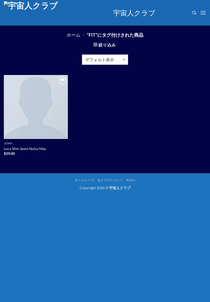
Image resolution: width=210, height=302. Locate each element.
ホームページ (84, 180)
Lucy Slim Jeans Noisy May (25, 148)
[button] (203, 12)
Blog (130, 180)
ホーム (73, 35)
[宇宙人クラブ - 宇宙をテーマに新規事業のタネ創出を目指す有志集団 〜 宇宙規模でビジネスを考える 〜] (56, 13)
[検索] (194, 13)
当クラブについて (110, 180)
